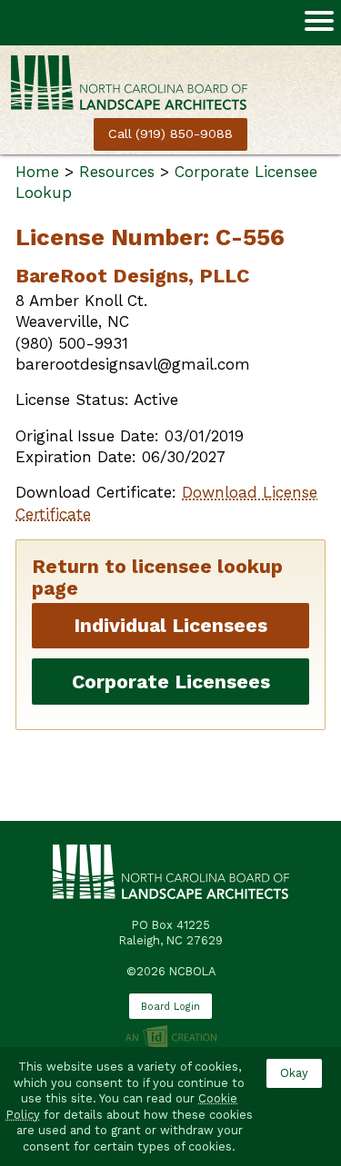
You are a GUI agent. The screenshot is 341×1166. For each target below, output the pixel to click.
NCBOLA (129, 91)
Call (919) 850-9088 (170, 134)
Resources (117, 172)
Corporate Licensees (171, 681)
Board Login (170, 1007)
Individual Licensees (170, 625)
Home (37, 172)
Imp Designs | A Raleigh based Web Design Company (170, 1038)
